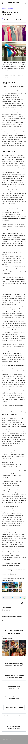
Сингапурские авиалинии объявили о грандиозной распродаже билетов (14, 665)
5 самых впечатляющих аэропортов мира (14, 727)
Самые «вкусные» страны (14, 707)
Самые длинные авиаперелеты (14, 687)
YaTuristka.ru (14, 3)
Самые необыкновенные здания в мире (14, 697)
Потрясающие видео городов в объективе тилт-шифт (14, 676)
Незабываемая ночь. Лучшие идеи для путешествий (14, 717)
